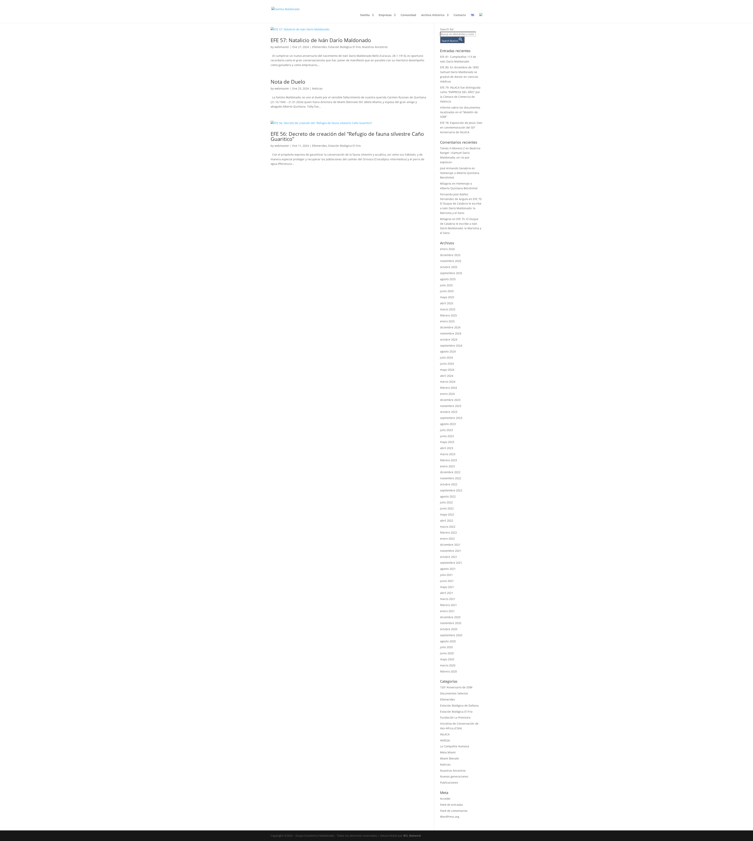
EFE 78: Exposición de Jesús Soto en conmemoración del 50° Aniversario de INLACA (461, 127)
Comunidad (408, 15)
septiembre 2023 (451, 418)
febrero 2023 (448, 460)
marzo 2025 (447, 309)
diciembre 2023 (450, 400)
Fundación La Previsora (455, 717)
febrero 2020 (448, 671)
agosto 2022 (448, 496)
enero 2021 (447, 611)
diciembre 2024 (450, 327)
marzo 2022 (447, 526)
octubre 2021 (448, 557)
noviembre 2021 (450, 551)
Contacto (460, 15)
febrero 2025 (448, 315)
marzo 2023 (447, 454)
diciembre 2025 (450, 255)
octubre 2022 (448, 484)
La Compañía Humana (454, 746)
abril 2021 (446, 593)
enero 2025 (447, 321)
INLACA (445, 734)
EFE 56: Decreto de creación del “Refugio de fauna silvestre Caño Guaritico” (347, 136)
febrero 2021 (448, 605)
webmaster (282, 47)
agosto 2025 (448, 279)
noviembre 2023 (450, 406)
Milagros (445, 183)
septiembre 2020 (451, 635)
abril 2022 (446, 520)
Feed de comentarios (453, 811)
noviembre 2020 (450, 623)
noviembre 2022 (450, 478)
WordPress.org (449, 816)
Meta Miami (448, 752)
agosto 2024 (448, 351)
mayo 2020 (447, 659)
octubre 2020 (448, 629)
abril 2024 (446, 376)
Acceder (445, 798)
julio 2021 (446, 575)
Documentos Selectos (454, 693)
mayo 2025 (447, 297)
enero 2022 (447, 538)
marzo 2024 (447, 381)
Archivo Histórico (433, 15)
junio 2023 (447, 436)
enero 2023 (447, 466)
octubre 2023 (448, 412)
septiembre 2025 (451, 273)
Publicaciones (449, 782)
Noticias (317, 88)
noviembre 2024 (450, 333)
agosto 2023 (448, 424)
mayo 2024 (447, 370)
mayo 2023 (447, 442)
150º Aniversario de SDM (456, 687)
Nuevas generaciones (454, 776)
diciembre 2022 (450, 472)
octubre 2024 (448, 339)
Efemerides (319, 47)
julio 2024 (446, 357)
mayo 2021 (447, 587)
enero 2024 (447, 394)
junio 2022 (447, 508)
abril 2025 (446, 303)
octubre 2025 (448, 267)
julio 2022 (446, 502)
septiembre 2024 (451, 345)
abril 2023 (446, 448)
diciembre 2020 (450, 617)
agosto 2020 (448, 641)
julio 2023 (446, 430)
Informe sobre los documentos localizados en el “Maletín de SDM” (460, 112)
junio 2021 (447, 581)
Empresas (385, 15)
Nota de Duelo (288, 81)
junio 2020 (447, 653)
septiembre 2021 (451, 563)
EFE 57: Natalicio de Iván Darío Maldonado (321, 40)
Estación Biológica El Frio (344, 47)
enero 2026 (447, 249)
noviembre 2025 (450, 261)
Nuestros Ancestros (375, 47)
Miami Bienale (449, 758)
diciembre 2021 (450, 544)
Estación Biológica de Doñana (459, 705)
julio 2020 (446, 647)
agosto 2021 (448, 569)
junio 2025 (447, 291)
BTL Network (412, 835)
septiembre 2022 (451, 490)
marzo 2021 (447, 599)
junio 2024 (447, 363)
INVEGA (445, 740)
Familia (365, 15)
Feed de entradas (451, 805)
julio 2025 (446, 285)
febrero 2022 (448, 532)
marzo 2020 (447, 665)
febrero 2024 (448, 388)
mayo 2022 (447, 514)
